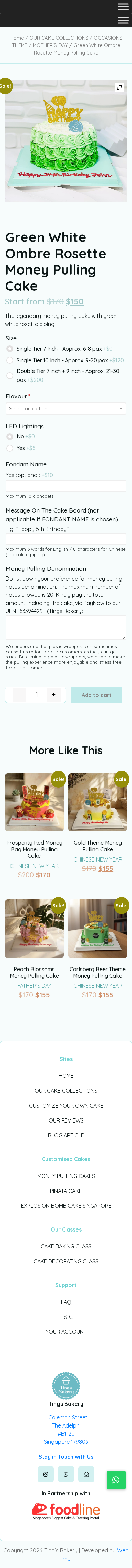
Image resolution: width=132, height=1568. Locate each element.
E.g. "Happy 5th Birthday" (37, 529)
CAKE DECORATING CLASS (66, 1261)
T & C (66, 1316)
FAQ (66, 1302)
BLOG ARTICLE (66, 1135)
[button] (116, 1480)
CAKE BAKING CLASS (66, 1246)
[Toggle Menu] (123, 6)
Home (17, 38)
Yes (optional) (29, 475)
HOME (66, 1075)
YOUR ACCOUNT (66, 1331)
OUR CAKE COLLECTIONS (58, 38)
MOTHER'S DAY (50, 45)
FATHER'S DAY (34, 985)
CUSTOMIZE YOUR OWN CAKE (66, 1105)
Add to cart (97, 695)
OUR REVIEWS (66, 1120)
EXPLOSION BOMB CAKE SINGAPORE (66, 1205)
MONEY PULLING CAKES (66, 1176)
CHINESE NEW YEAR (34, 866)
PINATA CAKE (66, 1191)
